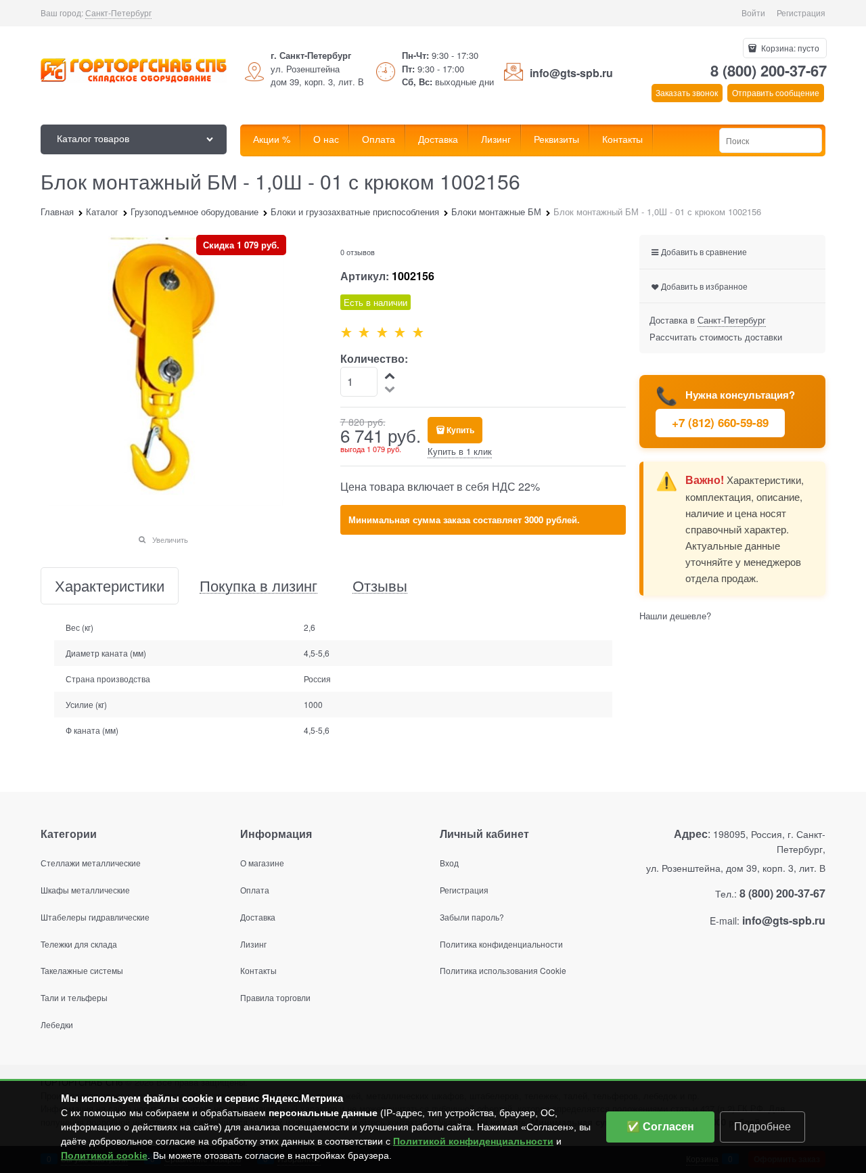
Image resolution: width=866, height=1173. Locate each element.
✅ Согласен (660, 1126)
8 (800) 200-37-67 (768, 70)
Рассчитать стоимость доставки (716, 336)
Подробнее (762, 1126)
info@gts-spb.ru (571, 73)
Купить (460, 430)
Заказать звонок (687, 92)
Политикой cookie (104, 1155)
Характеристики (109, 586)
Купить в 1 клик (460, 451)
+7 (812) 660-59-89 (720, 422)
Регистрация (801, 12)
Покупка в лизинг (258, 586)
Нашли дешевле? (675, 615)
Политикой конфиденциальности (473, 1141)
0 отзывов (357, 251)
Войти (753, 12)
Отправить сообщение (775, 92)
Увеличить (170, 539)
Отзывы (379, 586)
